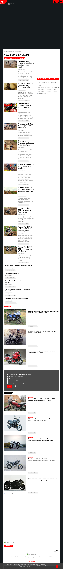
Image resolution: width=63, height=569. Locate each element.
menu (61, 1)
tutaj (40, 565)
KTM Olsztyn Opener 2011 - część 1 (48, 91)
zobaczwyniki (14, 386)
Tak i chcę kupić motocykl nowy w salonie (19, 383)
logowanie (54, 2)
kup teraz (31, 561)
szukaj (57, 2)
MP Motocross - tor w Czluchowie (47, 82)
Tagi (11, 51)
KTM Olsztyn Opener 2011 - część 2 (48, 89)
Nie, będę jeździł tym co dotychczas (17, 378)
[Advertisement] (48, 67)
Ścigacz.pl (2, 2)
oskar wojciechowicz (17, 51)
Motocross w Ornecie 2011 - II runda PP (49, 87)
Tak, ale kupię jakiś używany (15, 381)
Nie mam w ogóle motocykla (16, 376)
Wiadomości (30, 397)
